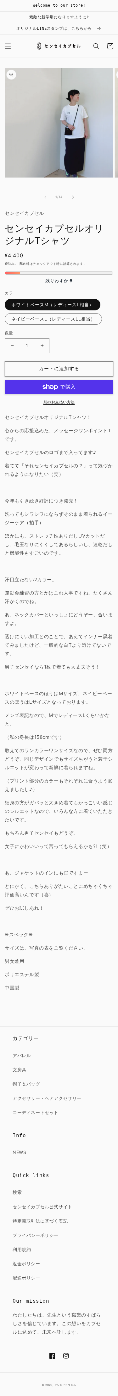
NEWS (19, 1152)
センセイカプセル (65, 1385)
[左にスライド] (45, 197)
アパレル (22, 1055)
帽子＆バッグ (26, 1084)
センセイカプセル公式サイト (42, 1206)
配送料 (25, 263)
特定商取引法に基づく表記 (40, 1221)
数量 (9, 332)
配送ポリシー (26, 1278)
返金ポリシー (26, 1263)
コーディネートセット (36, 1112)
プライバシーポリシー (36, 1235)
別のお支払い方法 (59, 402)
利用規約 (22, 1249)
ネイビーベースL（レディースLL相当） (53, 318)
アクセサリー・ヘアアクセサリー (47, 1098)
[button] (8, 46)
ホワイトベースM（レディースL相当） (52, 304)
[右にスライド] (73, 197)
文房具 (19, 1069)
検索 (17, 1192)
